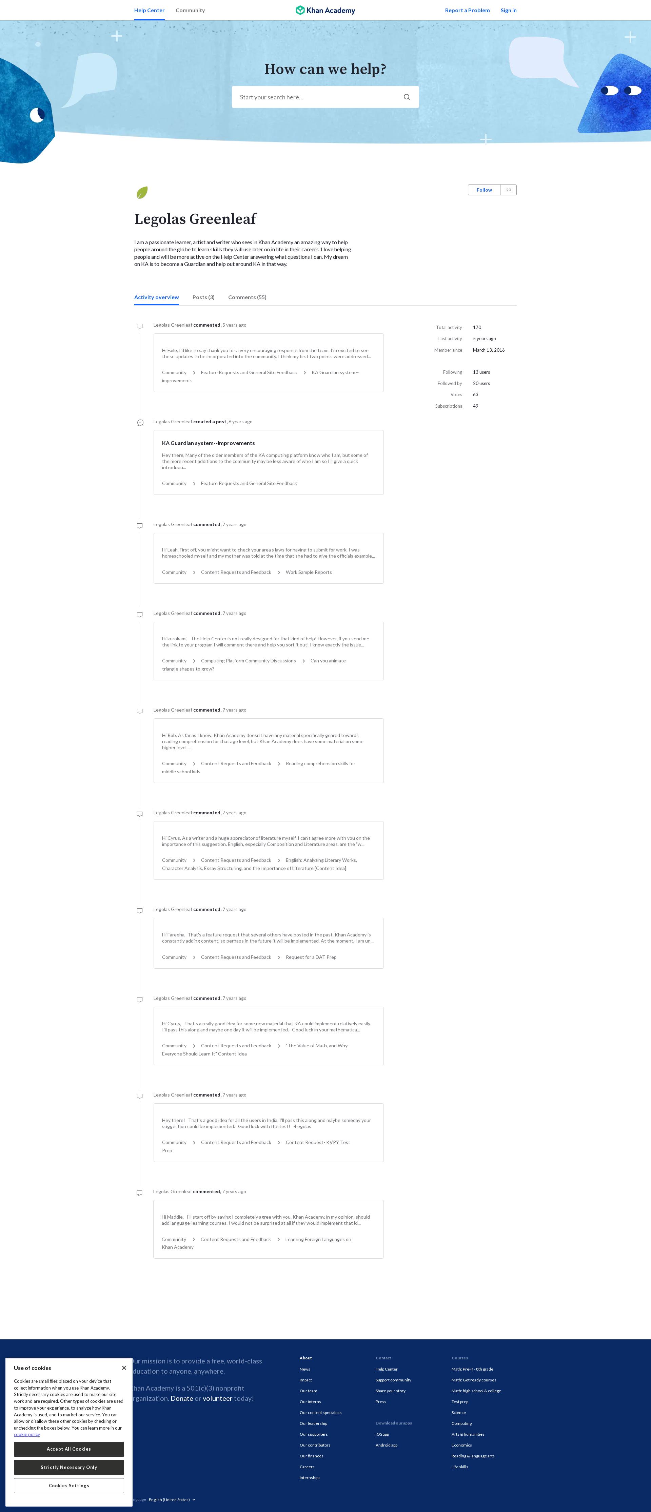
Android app (386, 1445)
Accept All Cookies (69, 1449)
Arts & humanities (468, 1434)
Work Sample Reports (309, 572)
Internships (310, 1477)
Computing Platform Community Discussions (248, 660)
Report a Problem (467, 10)
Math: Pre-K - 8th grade (472, 1369)
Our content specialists (321, 1412)
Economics (462, 1445)
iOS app (382, 1434)
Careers (307, 1466)
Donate (182, 1398)
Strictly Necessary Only (69, 1467)
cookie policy (27, 1434)
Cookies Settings (69, 1485)
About (306, 1357)
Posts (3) (204, 297)
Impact (306, 1379)
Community (190, 10)
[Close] (124, 1367)
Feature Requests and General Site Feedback (249, 372)
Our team (308, 1390)
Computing (462, 1423)
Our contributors (315, 1445)
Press (381, 1401)
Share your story (391, 1390)
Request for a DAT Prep (311, 957)
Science (459, 1412)
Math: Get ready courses (474, 1379)
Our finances (311, 1455)
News (305, 1369)
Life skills (460, 1466)
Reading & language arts (473, 1455)
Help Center (149, 10)
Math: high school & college (476, 1390)
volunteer (218, 1398)
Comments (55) (247, 297)
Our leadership (313, 1423)
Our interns (310, 1401)
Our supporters (314, 1434)
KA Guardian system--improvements (208, 443)
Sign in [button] (509, 10)
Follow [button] (484, 190)
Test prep (460, 1401)
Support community (393, 1379)
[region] (69, 1432)
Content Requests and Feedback (236, 572)
